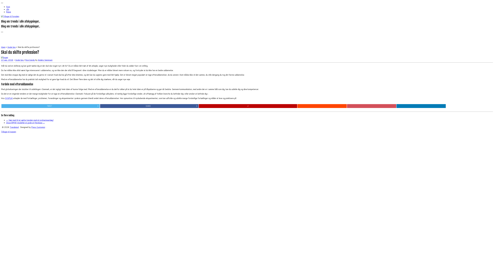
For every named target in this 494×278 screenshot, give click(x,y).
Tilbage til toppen (8, 131)
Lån (7, 9)
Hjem (3, 47)
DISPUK (9, 98)
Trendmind (14, 127)
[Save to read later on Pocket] (371, 106)
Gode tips (11, 47)
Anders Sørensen (45, 60)
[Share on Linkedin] (421, 106)
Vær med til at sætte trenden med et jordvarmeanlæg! (30, 120)
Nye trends (30, 60)
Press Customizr (38, 127)
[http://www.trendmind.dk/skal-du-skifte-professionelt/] (4, 57)
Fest (8, 6)
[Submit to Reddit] (322, 106)
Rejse (8, 12)
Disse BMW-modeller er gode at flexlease (25, 122)
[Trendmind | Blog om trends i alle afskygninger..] (10, 16)
